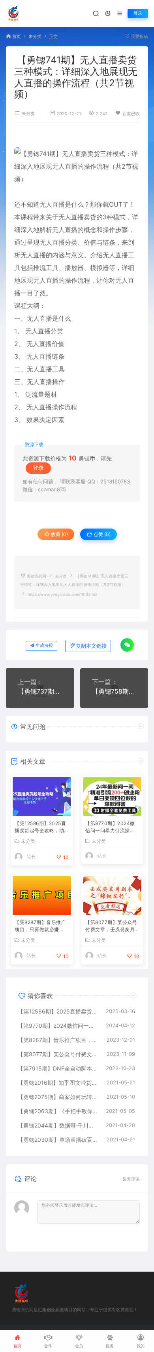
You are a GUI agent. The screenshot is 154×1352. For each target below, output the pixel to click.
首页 (16, 36)
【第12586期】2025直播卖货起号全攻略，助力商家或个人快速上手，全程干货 (40, 827)
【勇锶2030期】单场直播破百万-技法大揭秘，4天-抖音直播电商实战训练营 (58, 1139)
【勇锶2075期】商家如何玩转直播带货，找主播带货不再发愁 (58, 1096)
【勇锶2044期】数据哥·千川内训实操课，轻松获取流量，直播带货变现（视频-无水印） (58, 1125)
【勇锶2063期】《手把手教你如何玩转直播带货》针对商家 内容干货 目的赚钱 (58, 1111)
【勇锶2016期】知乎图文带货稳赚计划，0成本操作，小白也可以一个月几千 (58, 1082)
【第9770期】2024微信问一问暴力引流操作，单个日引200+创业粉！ (111, 827)
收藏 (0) (59, 534)
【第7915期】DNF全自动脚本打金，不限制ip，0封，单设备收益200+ (58, 1068)
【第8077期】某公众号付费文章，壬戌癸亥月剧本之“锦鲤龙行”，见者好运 (112, 926)
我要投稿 (139, 36)
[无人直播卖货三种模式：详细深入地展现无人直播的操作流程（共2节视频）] (77, 166)
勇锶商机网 (36, 576)
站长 (31, 856)
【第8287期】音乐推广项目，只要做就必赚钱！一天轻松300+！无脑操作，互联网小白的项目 (41, 926)
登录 (137, 13)
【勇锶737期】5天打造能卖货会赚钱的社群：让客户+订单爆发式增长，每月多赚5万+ (40, 691)
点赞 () (101, 534)
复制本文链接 (91, 646)
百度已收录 (133, 113)
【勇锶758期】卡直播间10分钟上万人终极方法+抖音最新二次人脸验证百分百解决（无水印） (114, 691)
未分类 (34, 36)
